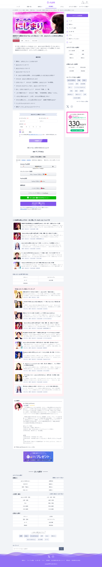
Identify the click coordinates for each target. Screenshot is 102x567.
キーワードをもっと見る (82, 101)
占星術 (51, 516)
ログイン (34, 207)
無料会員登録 (23, 209)
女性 (23, 132)
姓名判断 (51, 280)
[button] (38, 167)
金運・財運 (51, 500)
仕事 (85, 94)
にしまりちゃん (34, 536)
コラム (62, 6)
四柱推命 (25, 283)
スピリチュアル (51, 277)
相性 (71, 91)
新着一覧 (29, 6)
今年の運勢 (25, 509)
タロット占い (72, 67)
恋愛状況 (51, 481)
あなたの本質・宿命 (25, 497)
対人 (25, 503)
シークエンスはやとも (80, 87)
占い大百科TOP (15, 10)
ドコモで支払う (36, 188)
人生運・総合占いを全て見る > (56, 494)
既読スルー (78, 94)
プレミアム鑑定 (22, 10)
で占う (38, 141)
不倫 (79, 80)
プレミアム (17, 40)
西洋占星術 (83, 67)
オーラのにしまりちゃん (29, 403)
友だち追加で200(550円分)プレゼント (40, 198)
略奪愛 (81, 91)
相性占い (51, 487)
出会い (26, 536)
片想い (84, 80)
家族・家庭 (51, 503)
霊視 (77, 83)
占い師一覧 (71, 31)
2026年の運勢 (77, 98)
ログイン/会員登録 (77, 15)
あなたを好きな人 (31, 539)
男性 (30, 132)
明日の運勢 (51, 506)
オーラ (25, 280)
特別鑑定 (51, 6)
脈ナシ (70, 87)
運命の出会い (32, 10)
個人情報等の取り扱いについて (35, 134)
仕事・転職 (25, 500)
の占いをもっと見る (24, 447)
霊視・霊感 (25, 519)
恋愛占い (27, 10)
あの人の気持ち (71, 80)
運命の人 (53, 536)
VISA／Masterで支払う (36, 174)
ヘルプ (70, 42)
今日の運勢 (25, 506)
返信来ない (70, 94)
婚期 (83, 54)
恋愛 (22, 40)
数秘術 (25, 525)
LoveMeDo (71, 83)
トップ (18, 6)
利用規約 (24, 160)
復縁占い (51, 484)
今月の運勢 (51, 509)
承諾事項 (29, 160)
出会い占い (27, 40)
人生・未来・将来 (51, 497)
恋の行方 (25, 484)
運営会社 (68, 560)
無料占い (40, 6)
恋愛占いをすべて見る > (58, 477)
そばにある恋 (38, 10)
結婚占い (51, 490)
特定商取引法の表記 (76, 560)
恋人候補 (40, 539)
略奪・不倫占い (25, 487)
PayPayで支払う (36, 181)
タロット (25, 277)
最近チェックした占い (74, 38)
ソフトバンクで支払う (34, 193)
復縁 (76, 91)
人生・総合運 (72, 50)
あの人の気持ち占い (25, 481)
